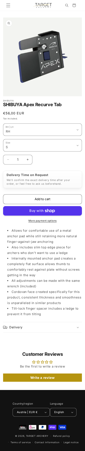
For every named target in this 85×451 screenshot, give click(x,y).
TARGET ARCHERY (37, 436)
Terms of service (21, 442)
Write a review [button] (42, 378)
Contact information (47, 442)
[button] (8, 5)
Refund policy (61, 436)
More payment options (42, 220)
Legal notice (71, 442)
